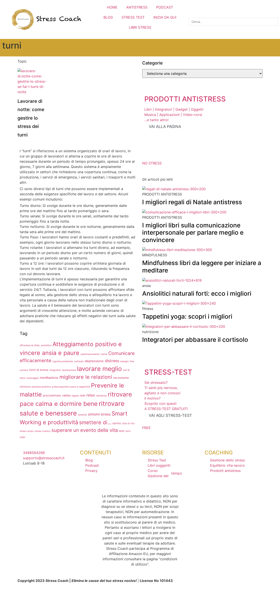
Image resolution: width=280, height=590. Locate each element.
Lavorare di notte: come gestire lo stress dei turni (31, 118)
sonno (116, 423)
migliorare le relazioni (86, 377)
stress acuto (26, 431)
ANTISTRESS (136, 7)
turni (128, 431)
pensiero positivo (41, 386)
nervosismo (121, 377)
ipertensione (69, 370)
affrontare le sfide (30, 345)
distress (112, 360)
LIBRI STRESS (140, 27)
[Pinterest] (69, 480)
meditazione (49, 378)
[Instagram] (34, 480)
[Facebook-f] (46, 480)
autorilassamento (90, 354)
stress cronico (42, 431)
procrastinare (52, 395)
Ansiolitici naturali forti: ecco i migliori (196, 293)
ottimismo (25, 386)
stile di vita (128, 423)
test (121, 431)
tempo (176, 473)
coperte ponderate (62, 361)
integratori (55, 370)
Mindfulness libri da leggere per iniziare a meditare (201, 266)
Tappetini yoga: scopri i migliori (187, 316)
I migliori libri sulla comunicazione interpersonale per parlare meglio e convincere (192, 233)
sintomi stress (99, 414)
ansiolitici (46, 345)
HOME (112, 7)
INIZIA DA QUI (164, 17)
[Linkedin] (57, 480)
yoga (22, 437)
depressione (94, 361)
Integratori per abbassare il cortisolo (195, 339)
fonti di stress (38, 370)
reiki (82, 395)
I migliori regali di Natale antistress (192, 202)
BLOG (108, 17)
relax (90, 395)
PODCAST (164, 7)
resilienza (101, 395)
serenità (82, 414)
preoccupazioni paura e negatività (71, 386)
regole (75, 395)
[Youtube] (23, 480)
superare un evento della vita (84, 430)
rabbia (66, 395)
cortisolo (79, 361)
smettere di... (95, 422)
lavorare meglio (99, 368)
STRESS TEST (133, 17)
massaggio (32, 378)
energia (124, 361)
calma (104, 354)
